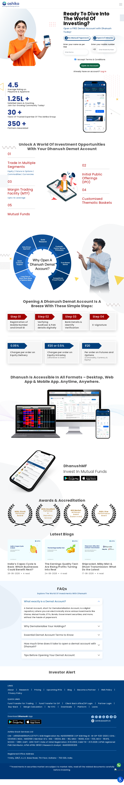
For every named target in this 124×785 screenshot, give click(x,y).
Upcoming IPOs (54, 689)
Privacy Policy (15, 693)
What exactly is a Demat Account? (45, 601)
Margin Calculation (32, 706)
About (11, 689)
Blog (69, 689)
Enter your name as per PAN (74, 45)
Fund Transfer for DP (49, 703)
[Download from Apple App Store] (33, 721)
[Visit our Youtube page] (115, 716)
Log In (103, 71)
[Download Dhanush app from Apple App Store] (89, 478)
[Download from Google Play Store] (16, 721)
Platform (82, 706)
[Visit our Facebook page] (92, 716)
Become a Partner (86, 689)
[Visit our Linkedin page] (103, 716)
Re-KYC (51, 706)
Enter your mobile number (103, 44)
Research (24, 689)
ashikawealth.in (103, 720)
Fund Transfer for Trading (20, 703)
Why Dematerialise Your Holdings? (45, 626)
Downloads (66, 706)
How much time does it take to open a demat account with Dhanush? (60, 645)
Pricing (37, 689)
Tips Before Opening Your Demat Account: (49, 655)
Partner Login (105, 703)
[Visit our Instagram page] (96, 716)
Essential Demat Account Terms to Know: (49, 635)
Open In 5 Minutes (105, 38)
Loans (95, 706)
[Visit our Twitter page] (100, 716)
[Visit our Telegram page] (107, 716)
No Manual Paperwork (78, 38)
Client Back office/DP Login (79, 703)
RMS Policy (106, 689)
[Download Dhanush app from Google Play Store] (71, 478)
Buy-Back (13, 706)
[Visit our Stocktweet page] (111, 716)
